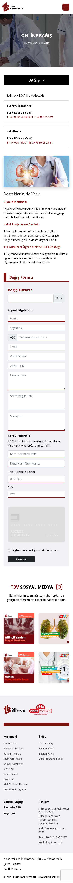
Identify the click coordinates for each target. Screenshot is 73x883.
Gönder (21, 559)
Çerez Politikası (12, 864)
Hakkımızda (10, 743)
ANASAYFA (30, 43)
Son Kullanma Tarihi (21, 472)
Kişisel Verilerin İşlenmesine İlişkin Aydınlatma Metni (33, 858)
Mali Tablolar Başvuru (16, 784)
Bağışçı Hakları (47, 753)
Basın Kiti (9, 779)
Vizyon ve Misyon (13, 748)
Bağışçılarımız (46, 748)
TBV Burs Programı (15, 789)
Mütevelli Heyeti (13, 758)
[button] (36, 80)
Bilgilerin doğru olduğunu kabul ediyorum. (35, 550)
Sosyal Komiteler (13, 763)
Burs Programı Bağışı (51, 758)
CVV (10, 487)
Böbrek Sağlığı (14, 802)
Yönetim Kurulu (12, 753)
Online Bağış (46, 743)
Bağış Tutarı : (20, 289)
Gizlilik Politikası (12, 869)
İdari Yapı (9, 769)
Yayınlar (9, 813)
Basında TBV (12, 807)
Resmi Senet (11, 774)
